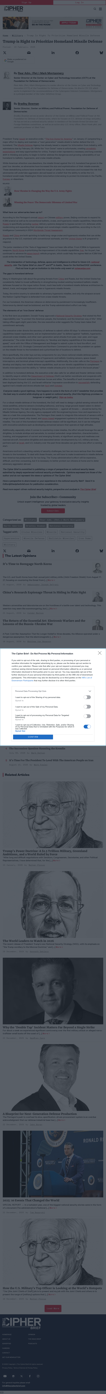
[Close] (100, 653)
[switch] (87, 697)
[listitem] (53, 691)
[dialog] (53, 697)
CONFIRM (33, 737)
